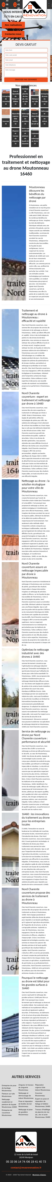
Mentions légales (39, 1175)
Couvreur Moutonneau (40, 1094)
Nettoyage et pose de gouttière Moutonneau (26, 1112)
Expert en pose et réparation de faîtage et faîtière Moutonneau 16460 (42, 1102)
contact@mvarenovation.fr (26, 1167)
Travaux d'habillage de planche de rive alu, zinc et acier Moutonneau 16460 (42, 1113)
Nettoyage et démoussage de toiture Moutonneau (26, 1095)
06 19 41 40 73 (36, 1161)
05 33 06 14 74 (15, 1161)
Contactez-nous (13, 34)
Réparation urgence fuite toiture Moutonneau (42, 1087)
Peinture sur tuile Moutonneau (8, 1095)
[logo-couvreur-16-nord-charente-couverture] (26, 1142)
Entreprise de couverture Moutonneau (7, 1112)
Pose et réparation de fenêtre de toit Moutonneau (26, 1103)
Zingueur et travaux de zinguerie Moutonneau (26, 1087)
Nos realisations (13, 25)
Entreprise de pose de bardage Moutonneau (9, 1088)
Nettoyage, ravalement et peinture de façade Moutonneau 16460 (9, 1103)
